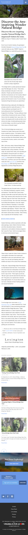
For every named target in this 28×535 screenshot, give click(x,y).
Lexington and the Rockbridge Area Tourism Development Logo (6, 2)
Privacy (14, 517)
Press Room (14, 509)
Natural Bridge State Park (18, 47)
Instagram (12, 496)
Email (3, 496)
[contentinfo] (14, 503)
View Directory (14, 463)
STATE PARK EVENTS (8, 219)
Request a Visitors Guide (8, 477)
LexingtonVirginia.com (14, 526)
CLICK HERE (9, 331)
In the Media (14, 511)
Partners (14, 514)
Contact (14, 506)
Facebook (8, 496)
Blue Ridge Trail (5, 163)
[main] (14, 238)
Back (4, 455)
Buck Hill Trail (13, 161)
